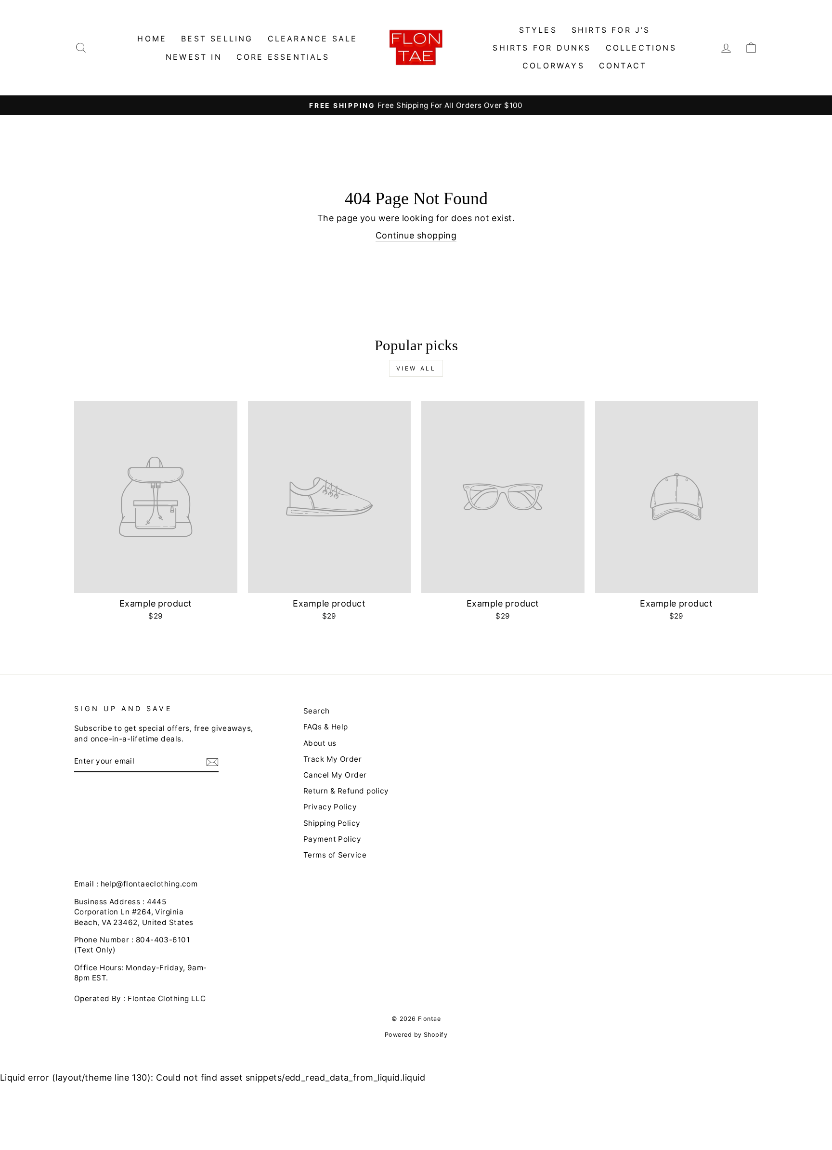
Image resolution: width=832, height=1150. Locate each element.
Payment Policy (332, 839)
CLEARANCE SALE (313, 38)
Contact (623, 65)
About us (320, 743)
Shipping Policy (332, 823)
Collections (641, 48)
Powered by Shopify (416, 1034)
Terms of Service (334, 854)
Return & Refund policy (346, 790)
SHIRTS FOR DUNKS (542, 48)
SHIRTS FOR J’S (611, 30)
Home (152, 38)
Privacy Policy (330, 806)
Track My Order (332, 759)
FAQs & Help (325, 726)
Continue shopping (416, 235)
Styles (538, 30)
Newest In (194, 57)
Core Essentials (282, 57)
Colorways (553, 65)
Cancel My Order (335, 775)
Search (316, 710)
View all (416, 368)
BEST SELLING (217, 38)
